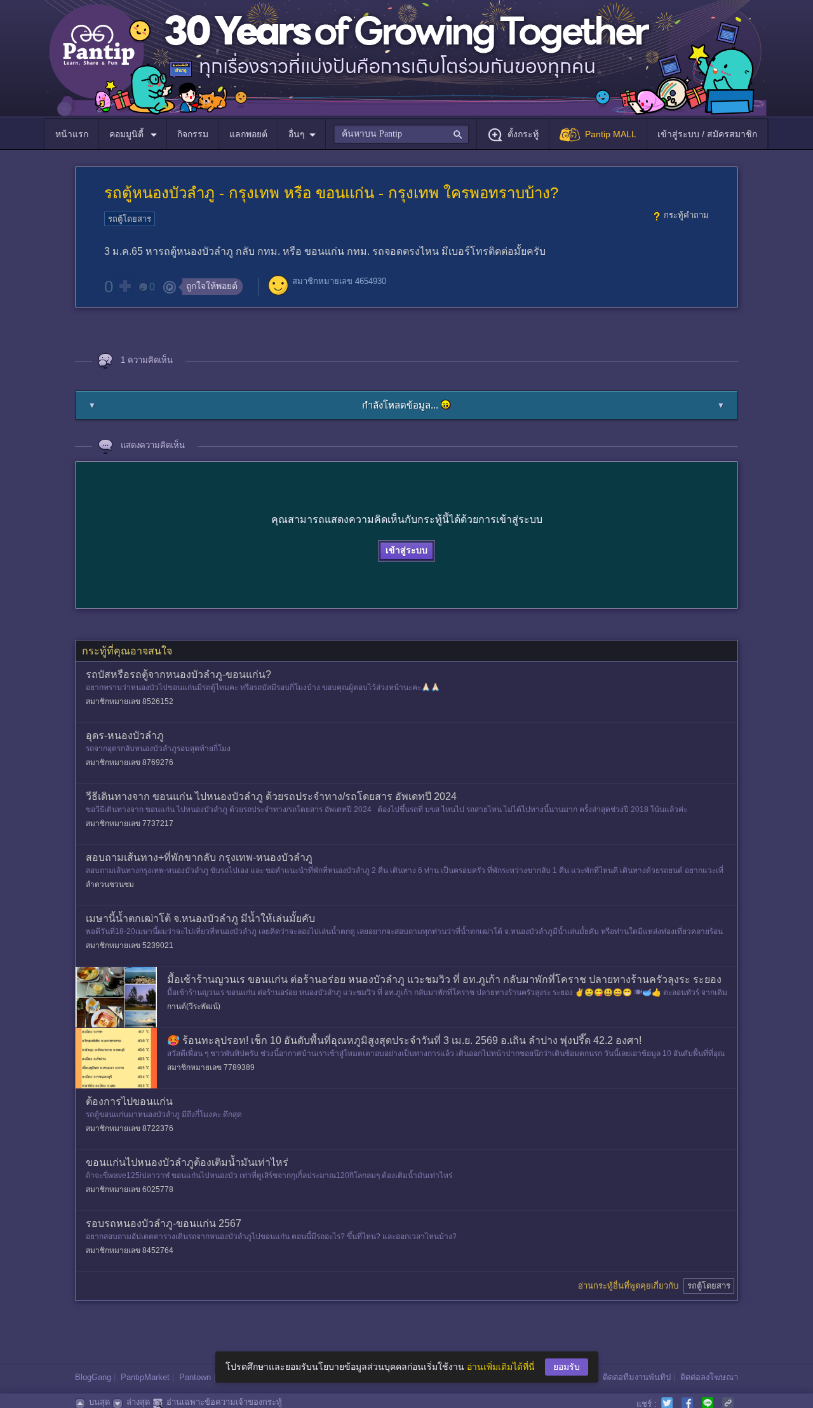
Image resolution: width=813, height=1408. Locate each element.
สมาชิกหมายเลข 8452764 (129, 1250)
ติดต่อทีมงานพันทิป (637, 1377)
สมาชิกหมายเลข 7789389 (211, 1067)
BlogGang (93, 1377)
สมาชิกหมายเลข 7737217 (129, 823)
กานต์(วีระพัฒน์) (193, 1006)
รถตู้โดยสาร (129, 219)
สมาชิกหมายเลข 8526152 (129, 701)
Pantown (195, 1377)
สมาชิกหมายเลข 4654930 (339, 281)
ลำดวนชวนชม (110, 884)
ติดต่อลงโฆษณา (709, 1377)
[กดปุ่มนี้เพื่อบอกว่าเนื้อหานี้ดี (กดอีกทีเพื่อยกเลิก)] (124, 286)
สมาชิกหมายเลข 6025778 (129, 1189)
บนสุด (99, 1402)
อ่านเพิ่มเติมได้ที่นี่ (501, 1367)
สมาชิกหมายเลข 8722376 (129, 1128)
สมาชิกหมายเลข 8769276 (129, 762)
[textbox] (401, 134)
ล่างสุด (138, 1402)
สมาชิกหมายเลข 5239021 (129, 945)
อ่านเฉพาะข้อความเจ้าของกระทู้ (224, 1402)
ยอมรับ (566, 1367)
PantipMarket (145, 1377)
